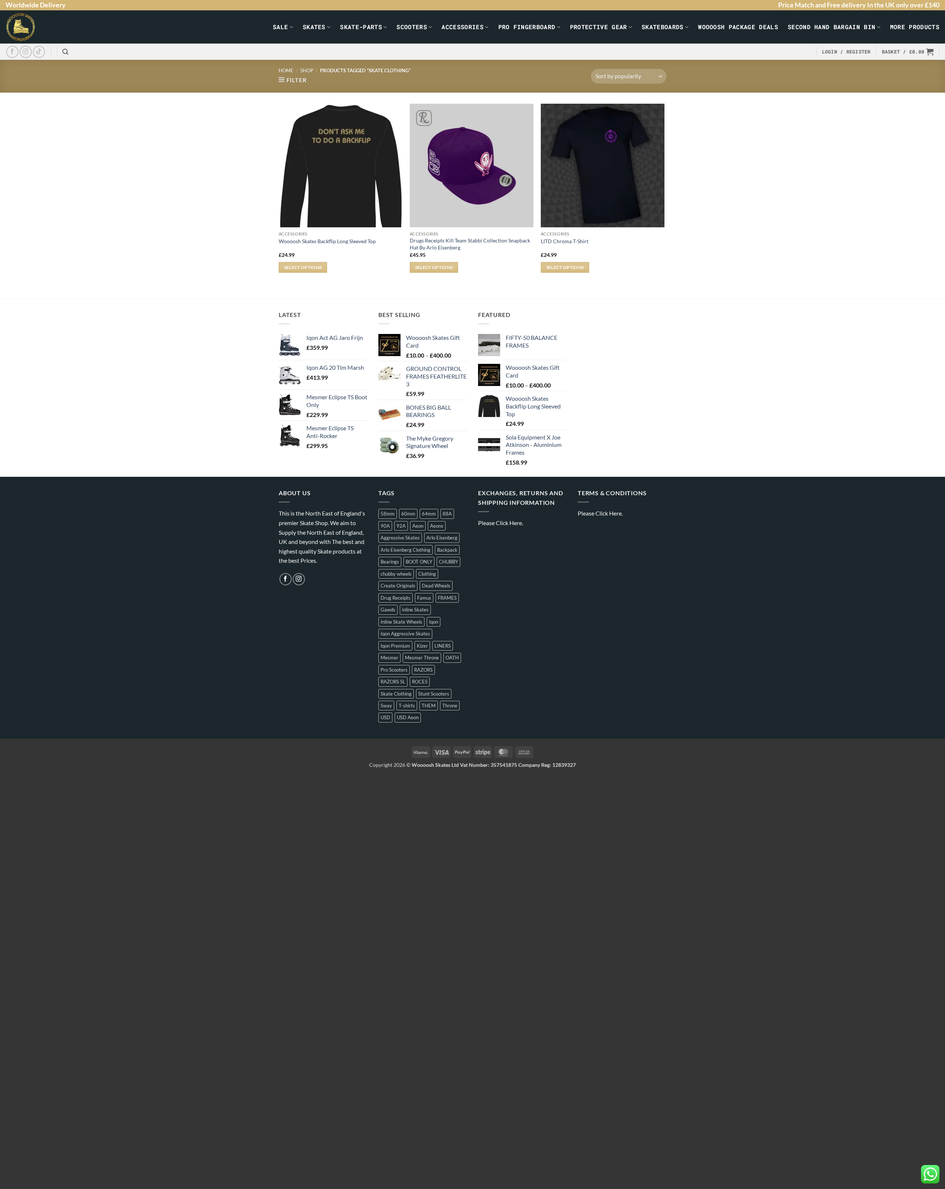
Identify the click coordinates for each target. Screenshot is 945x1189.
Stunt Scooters (433, 694)
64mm (429, 514)
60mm (408, 514)
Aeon (417, 526)
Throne (449, 706)
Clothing (427, 574)
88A (447, 514)
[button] (65, 52)
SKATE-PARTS (361, 27)
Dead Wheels (436, 586)
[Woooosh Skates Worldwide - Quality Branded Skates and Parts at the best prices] (34, 27)
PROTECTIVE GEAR (598, 27)
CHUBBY (448, 562)
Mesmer (389, 658)
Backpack (447, 550)
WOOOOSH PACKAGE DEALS (738, 27)
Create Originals (398, 586)
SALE (280, 27)
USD (385, 717)
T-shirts (407, 706)
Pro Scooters (394, 670)
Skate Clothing (396, 694)
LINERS (442, 646)
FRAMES (447, 598)
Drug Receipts (395, 598)
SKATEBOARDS (663, 27)
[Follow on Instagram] (26, 52)
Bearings (390, 562)
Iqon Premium (395, 646)
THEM (429, 706)
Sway (386, 706)
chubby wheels (396, 574)
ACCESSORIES (462, 27)
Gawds (388, 610)
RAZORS (423, 670)
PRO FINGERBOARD (527, 27)
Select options (303, 267)
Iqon (433, 622)
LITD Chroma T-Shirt (564, 241)
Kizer (422, 646)
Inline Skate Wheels (401, 622)
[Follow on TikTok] (39, 52)
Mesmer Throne (422, 658)
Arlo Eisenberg (441, 538)
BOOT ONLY (419, 562)
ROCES (419, 682)
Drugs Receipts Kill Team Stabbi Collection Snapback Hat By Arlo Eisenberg (470, 244)
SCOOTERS (411, 27)
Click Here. (509, 522)
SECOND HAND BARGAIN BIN (831, 27)
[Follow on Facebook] (12, 52)
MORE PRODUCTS (914, 27)
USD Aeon (408, 717)
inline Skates (415, 610)
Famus (424, 598)
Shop (306, 70)
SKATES (314, 27)
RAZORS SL (393, 682)
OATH (452, 658)
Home (286, 70)
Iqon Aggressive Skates (405, 634)
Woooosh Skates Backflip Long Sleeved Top (327, 241)
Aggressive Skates (400, 538)
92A (401, 526)
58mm (388, 514)
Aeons (436, 526)
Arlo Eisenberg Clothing (405, 550)
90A (385, 526)
